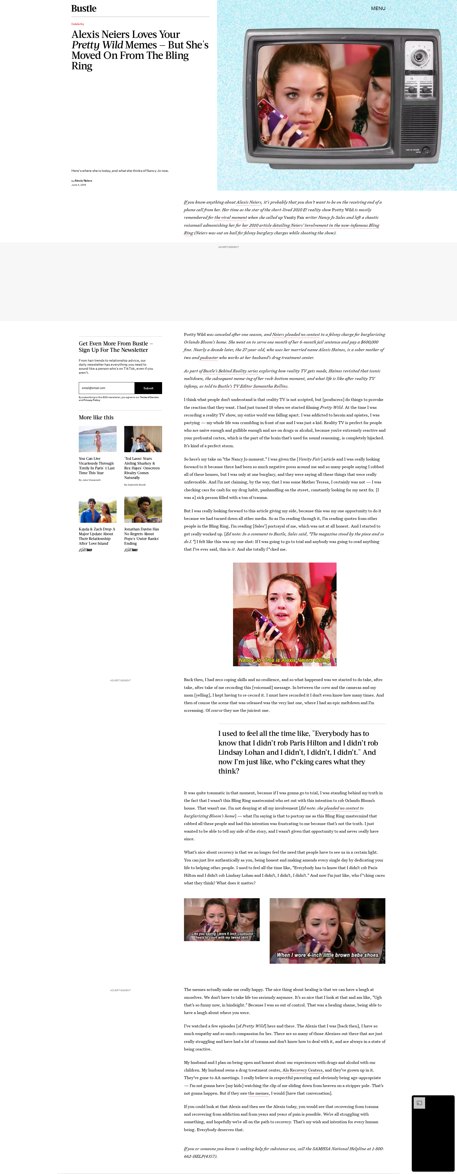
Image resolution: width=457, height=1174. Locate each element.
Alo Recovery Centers (303, 1070)
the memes (258, 1093)
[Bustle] (83, 8)
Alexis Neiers (249, 202)
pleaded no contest (341, 808)
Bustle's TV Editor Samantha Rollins (253, 386)
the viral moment (230, 217)
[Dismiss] (449, 1099)
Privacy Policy (92, 400)
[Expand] (417, 1099)
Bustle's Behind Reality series (231, 371)
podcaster (209, 357)
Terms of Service (149, 397)
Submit (149, 388)
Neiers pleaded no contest (296, 334)
